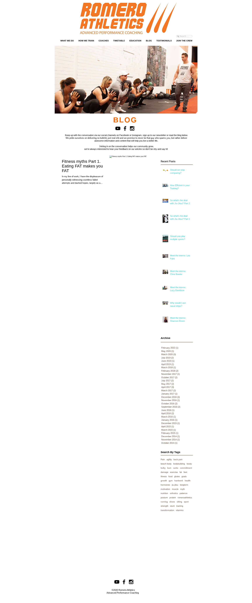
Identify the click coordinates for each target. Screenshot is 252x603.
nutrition (164, 493)
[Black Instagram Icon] (132, 128)
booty (189, 464)
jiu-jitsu (175, 485)
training (179, 506)
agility (169, 459)
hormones (165, 485)
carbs (175, 468)
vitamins (179, 510)
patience (183, 493)
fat (181, 472)
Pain (163, 459)
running (164, 502)
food (170, 476)
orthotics (174, 493)
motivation (165, 489)
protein (172, 497)
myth (182, 489)
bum (169, 468)
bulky (163, 468)
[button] (103, 40)
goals (184, 476)
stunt (172, 506)
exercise (174, 472)
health (187, 480)
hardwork (178, 480)
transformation (167, 510)
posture (164, 497)
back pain (178, 459)
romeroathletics (185, 497)
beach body (166, 464)
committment (186, 468)
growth (164, 480)
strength (164, 506)
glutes (177, 476)
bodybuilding (179, 464)
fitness (164, 476)
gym (171, 480)
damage (164, 472)
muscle (175, 489)
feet (185, 472)
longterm (184, 485)
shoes (172, 502)
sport (186, 502)
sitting (179, 502)
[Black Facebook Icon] (125, 128)
